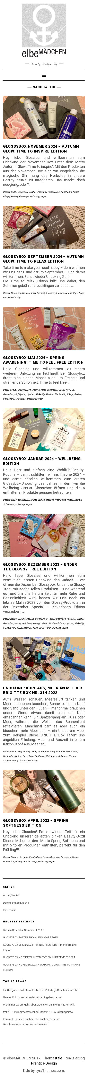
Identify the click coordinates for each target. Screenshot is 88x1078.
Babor (6, 390)
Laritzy (32, 293)
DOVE (14, 192)
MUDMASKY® (70, 751)
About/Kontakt (12, 895)
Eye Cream (32, 390)
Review (13, 196)
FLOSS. (61, 390)
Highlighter (19, 394)
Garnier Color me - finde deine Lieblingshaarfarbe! (32, 997)
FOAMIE (31, 192)
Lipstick (41, 293)
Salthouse (40, 756)
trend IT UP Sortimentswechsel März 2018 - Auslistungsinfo (38, 1011)
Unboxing (34, 196)
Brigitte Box (23, 751)
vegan (43, 196)
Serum (72, 756)
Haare (25, 293)
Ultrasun (22, 760)
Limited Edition (37, 500)
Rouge (34, 861)
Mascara (50, 293)
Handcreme (54, 192)
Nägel (76, 192)
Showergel (23, 196)
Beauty (6, 192)
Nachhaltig (66, 192)
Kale (58, 1058)
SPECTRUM (45, 628)
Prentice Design (44, 1063)
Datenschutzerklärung (16, 902)
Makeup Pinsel (10, 628)
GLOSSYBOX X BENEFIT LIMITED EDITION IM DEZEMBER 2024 (39, 957)
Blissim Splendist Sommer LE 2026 (23, 930)
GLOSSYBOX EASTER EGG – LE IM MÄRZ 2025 (30, 937)
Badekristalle (10, 619)
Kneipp (36, 623)
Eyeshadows (41, 619)
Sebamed (63, 756)
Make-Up (40, 394)
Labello (44, 623)
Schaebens (8, 399)
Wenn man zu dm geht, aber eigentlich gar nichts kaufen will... (39, 1004)
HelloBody (26, 623)
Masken (60, 293)
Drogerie (22, 192)
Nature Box (20, 756)
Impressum (9, 910)
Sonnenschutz (10, 760)
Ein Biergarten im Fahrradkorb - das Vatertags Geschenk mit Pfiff (41, 990)
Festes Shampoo (47, 390)
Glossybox (41, 192)
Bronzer (14, 857)
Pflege (6, 196)
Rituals (26, 861)
